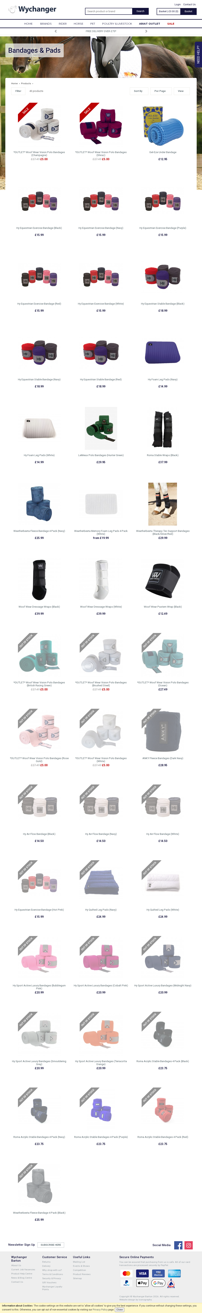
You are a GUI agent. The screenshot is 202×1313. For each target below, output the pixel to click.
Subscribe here (51, 1244)
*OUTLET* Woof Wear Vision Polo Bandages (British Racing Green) (39, 684)
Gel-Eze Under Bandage (162, 152)
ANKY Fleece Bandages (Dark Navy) (162, 758)
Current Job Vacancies (23, 1269)
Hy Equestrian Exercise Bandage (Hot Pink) (39, 909)
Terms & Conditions (52, 1274)
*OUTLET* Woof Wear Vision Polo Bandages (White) (101, 760)
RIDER (63, 23)
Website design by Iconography (135, 1299)
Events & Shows (81, 1266)
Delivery (46, 1266)
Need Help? (198, 55)
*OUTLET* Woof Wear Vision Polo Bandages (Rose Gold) (39, 760)
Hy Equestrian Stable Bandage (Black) (162, 303)
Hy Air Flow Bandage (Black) (39, 834)
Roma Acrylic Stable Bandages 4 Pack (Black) (163, 1061)
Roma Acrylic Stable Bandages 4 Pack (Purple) (101, 1137)
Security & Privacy (51, 1278)
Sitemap (77, 1278)
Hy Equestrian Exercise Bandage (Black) (39, 227)
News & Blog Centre (21, 1277)
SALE (170, 23)
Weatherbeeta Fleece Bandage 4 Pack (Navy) (39, 530)
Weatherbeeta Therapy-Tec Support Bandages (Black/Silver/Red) (163, 532)
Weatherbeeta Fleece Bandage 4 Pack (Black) (39, 1212)
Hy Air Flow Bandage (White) (162, 834)
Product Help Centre (21, 1273)
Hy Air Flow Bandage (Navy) (101, 834)
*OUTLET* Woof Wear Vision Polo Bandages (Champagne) (39, 154)
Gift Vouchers (49, 1282)
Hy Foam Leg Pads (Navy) (163, 379)
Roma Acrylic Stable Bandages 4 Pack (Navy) (39, 1137)
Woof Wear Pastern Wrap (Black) (163, 606)
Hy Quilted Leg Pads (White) (163, 909)
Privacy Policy (100, 1309)
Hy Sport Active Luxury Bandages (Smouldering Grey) (39, 1063)
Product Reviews (82, 1274)
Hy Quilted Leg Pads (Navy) (101, 909)
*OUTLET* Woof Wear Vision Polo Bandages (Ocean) (163, 684)
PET (92, 23)
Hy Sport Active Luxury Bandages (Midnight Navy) (162, 985)
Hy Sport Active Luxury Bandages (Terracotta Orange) (101, 1063)
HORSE (78, 23)
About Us (16, 1265)
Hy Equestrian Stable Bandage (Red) (101, 379)
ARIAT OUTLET (149, 23)
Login (178, 4)
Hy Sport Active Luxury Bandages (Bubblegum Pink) (39, 987)
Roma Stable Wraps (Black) (163, 455)
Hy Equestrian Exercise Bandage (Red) (39, 303)
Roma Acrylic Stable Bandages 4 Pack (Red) (162, 1137)
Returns (46, 1261)
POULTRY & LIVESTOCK (117, 23)
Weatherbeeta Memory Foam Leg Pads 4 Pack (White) (101, 532)
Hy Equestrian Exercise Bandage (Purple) (162, 227)
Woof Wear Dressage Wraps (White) (101, 606)
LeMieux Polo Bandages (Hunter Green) (101, 455)
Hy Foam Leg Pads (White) (39, 455)
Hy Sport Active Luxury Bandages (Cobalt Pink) (101, 985)
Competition (79, 1270)
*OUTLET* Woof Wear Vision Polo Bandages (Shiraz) (101, 154)
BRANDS (46, 23)
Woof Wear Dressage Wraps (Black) (39, 606)
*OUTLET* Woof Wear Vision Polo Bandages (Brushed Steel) (101, 684)
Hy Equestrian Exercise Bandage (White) (101, 303)
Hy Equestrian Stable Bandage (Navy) (39, 379)
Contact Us (189, 4)
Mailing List (79, 1261)
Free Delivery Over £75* (101, 31)
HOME (28, 23)
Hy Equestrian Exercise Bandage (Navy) (101, 227)
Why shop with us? (52, 1270)
